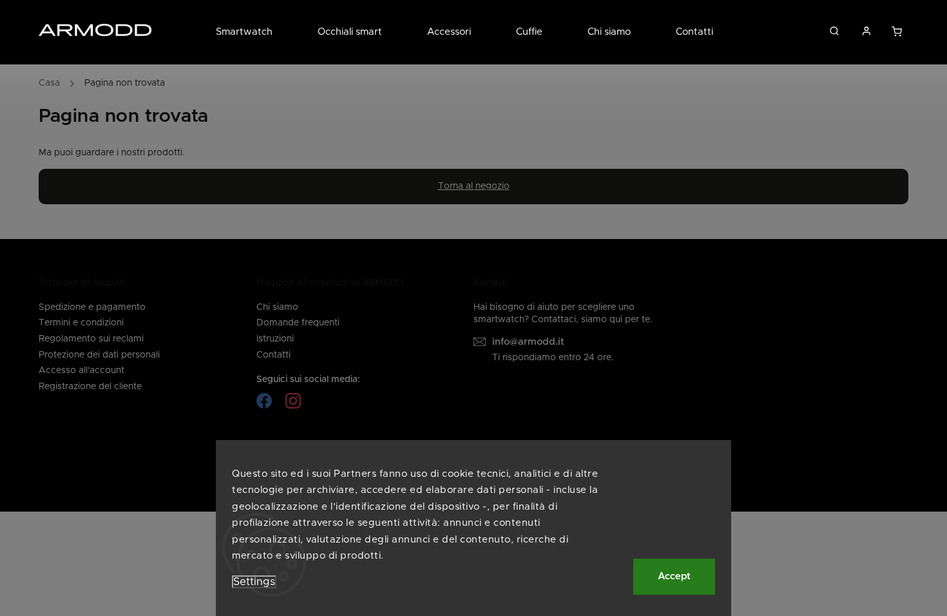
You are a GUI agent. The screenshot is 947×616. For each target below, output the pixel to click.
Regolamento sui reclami (91, 338)
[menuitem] (255, 32)
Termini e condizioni (81, 322)
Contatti (273, 355)
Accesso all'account (81, 370)
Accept (674, 576)
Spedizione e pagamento (92, 307)
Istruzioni (275, 338)
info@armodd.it (528, 342)
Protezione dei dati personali (99, 355)
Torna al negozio (474, 186)
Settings (254, 582)
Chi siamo (277, 307)
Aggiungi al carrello (897, 34)
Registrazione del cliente (90, 386)
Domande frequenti (298, 322)
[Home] (52, 85)
